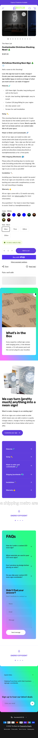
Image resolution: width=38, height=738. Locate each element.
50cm (6, 229)
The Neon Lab (7, 43)
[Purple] (19, 215)
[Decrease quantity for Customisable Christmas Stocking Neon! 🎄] (4, 250)
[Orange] (34, 215)
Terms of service (22, 729)
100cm (24, 229)
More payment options (19, 262)
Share (6, 266)
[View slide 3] (20, 520)
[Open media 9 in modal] (24, 14)
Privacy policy (14, 729)
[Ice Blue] (24, 215)
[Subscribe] (32, 703)
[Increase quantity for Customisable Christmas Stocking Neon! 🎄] (12, 250)
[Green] (29, 215)
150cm (6, 235)
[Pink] (9, 215)
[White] (3, 215)
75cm (15, 229)
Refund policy (7, 729)
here (12, 79)
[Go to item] (8, 39)
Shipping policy (30, 729)
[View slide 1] (15, 520)
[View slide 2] (18, 520)
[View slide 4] (22, 520)
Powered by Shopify (26, 726)
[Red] (9, 220)
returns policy (20, 196)
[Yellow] (3, 220)
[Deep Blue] (14, 215)
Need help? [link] (32, 266)
